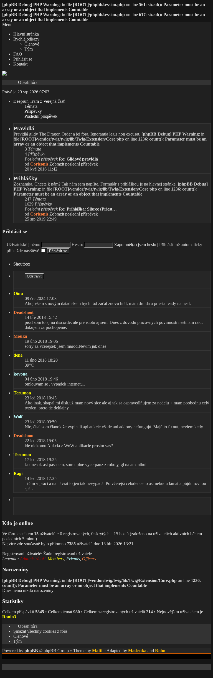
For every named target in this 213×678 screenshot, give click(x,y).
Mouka (20, 336)
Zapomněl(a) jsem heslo (135, 244)
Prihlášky (25, 178)
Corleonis (39, 164)
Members (56, 558)
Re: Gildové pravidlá (78, 159)
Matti (97, 650)
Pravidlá (24, 128)
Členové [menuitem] (20, 636)
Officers (89, 558)
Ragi (18, 473)
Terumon (22, 393)
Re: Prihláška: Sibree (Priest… (88, 209)
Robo (160, 650)
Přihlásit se (14, 231)
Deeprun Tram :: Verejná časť (39, 101)
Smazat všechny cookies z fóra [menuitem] (40, 631)
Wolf (18, 416)
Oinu (18, 293)
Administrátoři (32, 558)
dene (18, 355)
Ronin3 (9, 616)
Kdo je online (17, 523)
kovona (20, 374)
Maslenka (137, 650)
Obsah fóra (27, 82)
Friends (73, 558)
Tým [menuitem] (17, 641)
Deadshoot (24, 312)
